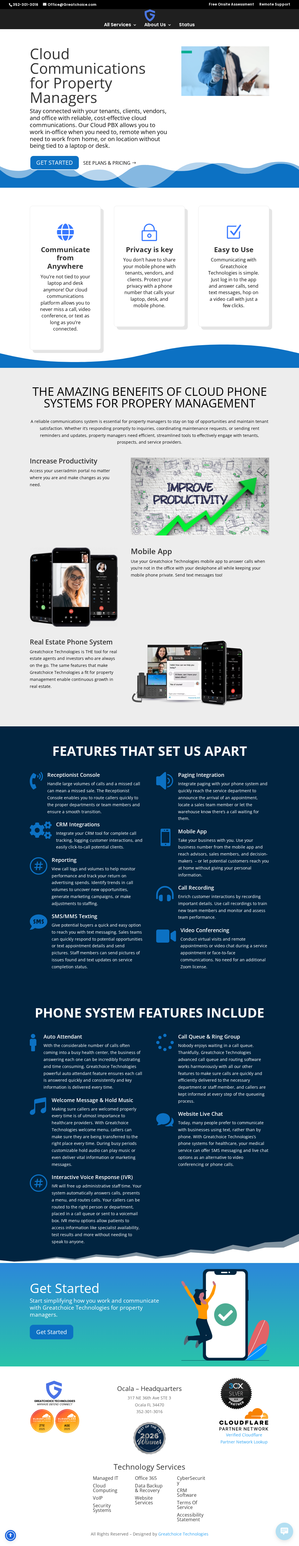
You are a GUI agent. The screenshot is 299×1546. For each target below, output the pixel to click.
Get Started (54, 162)
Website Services (144, 1500)
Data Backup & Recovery (149, 1488)
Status (187, 25)
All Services (117, 25)
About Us (155, 25)
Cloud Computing (105, 1488)
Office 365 (146, 1478)
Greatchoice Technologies (183, 1534)
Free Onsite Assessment (231, 5)
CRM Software (187, 1492)
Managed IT (105, 1478)
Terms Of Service (187, 1504)
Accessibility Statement (190, 1517)
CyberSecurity (191, 1480)
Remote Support (274, 5)
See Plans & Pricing (107, 163)
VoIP (98, 1498)
